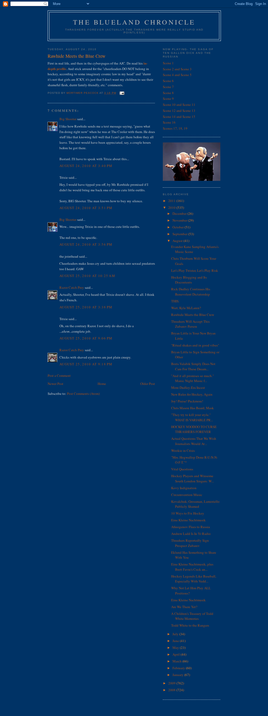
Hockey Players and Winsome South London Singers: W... (192, 478)
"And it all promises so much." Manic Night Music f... (192, 378)
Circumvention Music (186, 494)
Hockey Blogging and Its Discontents (189, 280)
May (176, 647)
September (180, 234)
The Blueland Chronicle (134, 22)
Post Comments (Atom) (83, 393)
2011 (172, 200)
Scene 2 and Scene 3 (177, 69)
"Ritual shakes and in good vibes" (195, 345)
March (177, 661)
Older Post (147, 383)
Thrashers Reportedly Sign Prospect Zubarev (190, 543)
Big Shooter (67, 119)
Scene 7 (168, 86)
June (176, 640)
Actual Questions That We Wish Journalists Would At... (193, 441)
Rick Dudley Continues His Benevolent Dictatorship (190, 292)
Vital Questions (182, 469)
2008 (172, 690)
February (179, 668)
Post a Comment (59, 375)
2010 (172, 207)
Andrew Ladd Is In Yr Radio (191, 533)
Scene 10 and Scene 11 (179, 104)
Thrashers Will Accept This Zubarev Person (190, 324)
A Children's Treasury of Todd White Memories (192, 616)
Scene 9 (168, 98)
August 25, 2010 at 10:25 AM (87, 275)
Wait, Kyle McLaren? (186, 307)
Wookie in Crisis (183, 450)
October (178, 227)
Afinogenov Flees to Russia (190, 526)
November (180, 220)
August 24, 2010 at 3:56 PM (86, 244)
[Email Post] (121, 92)
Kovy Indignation (184, 488)
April (176, 654)
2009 (172, 683)
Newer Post (55, 383)
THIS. (175, 301)
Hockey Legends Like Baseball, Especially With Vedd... (193, 579)
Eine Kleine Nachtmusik (188, 520)
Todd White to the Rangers (190, 625)
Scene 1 (168, 63)
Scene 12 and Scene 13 (179, 110)
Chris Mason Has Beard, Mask (192, 408)
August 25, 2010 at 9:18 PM (86, 364)
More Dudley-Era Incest (188, 387)
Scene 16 (169, 122)
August (177, 240)
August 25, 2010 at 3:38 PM (86, 307)
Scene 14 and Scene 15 (179, 116)
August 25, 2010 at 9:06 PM (86, 338)
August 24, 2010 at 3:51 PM (86, 207)
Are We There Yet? (184, 606)
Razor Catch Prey (71, 287)
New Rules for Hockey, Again (192, 394)
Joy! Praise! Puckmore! (187, 401)
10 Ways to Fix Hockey (187, 513)
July (175, 634)
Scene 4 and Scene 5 (177, 74)
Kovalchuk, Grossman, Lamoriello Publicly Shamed (195, 504)
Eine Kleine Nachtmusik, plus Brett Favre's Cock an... (192, 567)
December (179, 213)
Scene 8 (168, 92)
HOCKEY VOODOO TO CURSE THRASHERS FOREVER (194, 429)
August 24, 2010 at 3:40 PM (86, 165)
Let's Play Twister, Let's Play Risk (194, 270)
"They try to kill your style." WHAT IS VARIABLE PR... (192, 417)
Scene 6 (168, 80)
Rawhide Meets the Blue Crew (192, 314)
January (178, 674)
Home (102, 383)
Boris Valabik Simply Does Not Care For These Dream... (193, 366)
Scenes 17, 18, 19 (175, 128)
